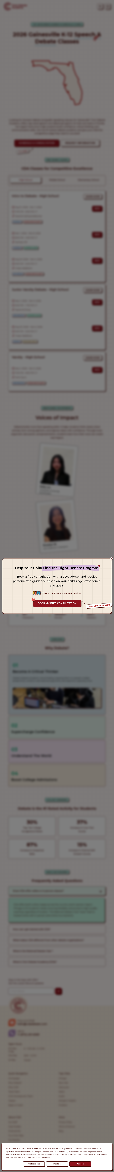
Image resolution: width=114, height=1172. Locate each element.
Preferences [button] (46, 1157)
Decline (57, 1164)
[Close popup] (111, 558)
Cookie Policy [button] (88, 1154)
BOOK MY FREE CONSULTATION (57, 603)
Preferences (34, 1164)
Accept (80, 1164)
